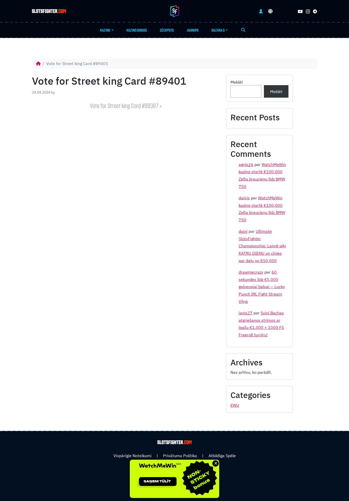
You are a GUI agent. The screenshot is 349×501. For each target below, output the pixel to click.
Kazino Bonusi (136, 30)
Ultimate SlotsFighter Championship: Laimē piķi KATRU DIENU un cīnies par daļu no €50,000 (262, 246)
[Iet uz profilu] (261, 11)
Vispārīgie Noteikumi (132, 455)
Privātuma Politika (180, 455)
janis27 (245, 312)
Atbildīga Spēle (222, 455)
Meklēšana (243, 30)
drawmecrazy (251, 272)
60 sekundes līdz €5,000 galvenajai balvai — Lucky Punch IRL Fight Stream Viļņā (262, 286)
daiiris (244, 197)
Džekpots (167, 30)
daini (243, 231)
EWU (234, 405)
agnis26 (246, 164)
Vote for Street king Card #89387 (124, 106)
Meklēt (236, 82)
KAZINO (105, 30)
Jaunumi (193, 30)
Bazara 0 (218, 30)
